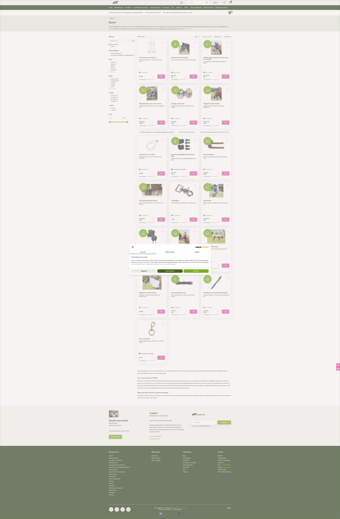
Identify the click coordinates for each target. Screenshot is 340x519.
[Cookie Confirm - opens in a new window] (202, 247)
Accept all (196, 271)
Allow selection (170, 271)
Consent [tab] (142, 252)
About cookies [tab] (170, 252)
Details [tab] (197, 252)
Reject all (144, 271)
